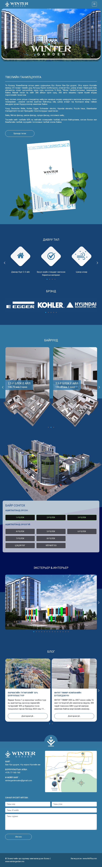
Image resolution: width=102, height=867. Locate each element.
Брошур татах (20, 133)
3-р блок (82, 517)
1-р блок (20, 517)
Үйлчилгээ (51, 545)
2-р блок (51, 517)
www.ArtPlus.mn (90, 858)
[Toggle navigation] (94, 4)
